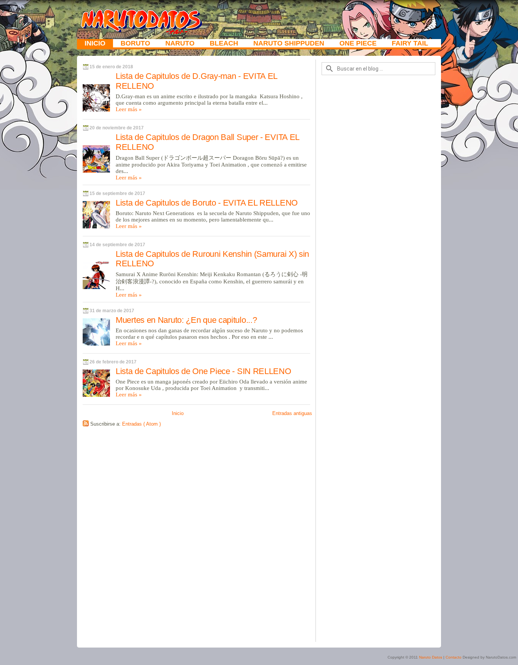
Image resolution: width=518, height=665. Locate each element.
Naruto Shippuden (288, 43)
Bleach (224, 43)
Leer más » (129, 109)
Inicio (95, 43)
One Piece (358, 43)
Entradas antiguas (292, 413)
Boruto (135, 43)
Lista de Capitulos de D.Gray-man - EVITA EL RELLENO (196, 81)
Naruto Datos (431, 657)
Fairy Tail (410, 43)
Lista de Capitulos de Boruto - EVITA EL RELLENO (207, 203)
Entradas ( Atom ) (141, 424)
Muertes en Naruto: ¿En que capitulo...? (186, 320)
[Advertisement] (378, 361)
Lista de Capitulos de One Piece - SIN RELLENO (203, 371)
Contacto (453, 657)
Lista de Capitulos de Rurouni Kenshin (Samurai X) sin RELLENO (212, 259)
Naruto (180, 43)
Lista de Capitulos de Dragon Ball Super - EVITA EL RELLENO (207, 142)
